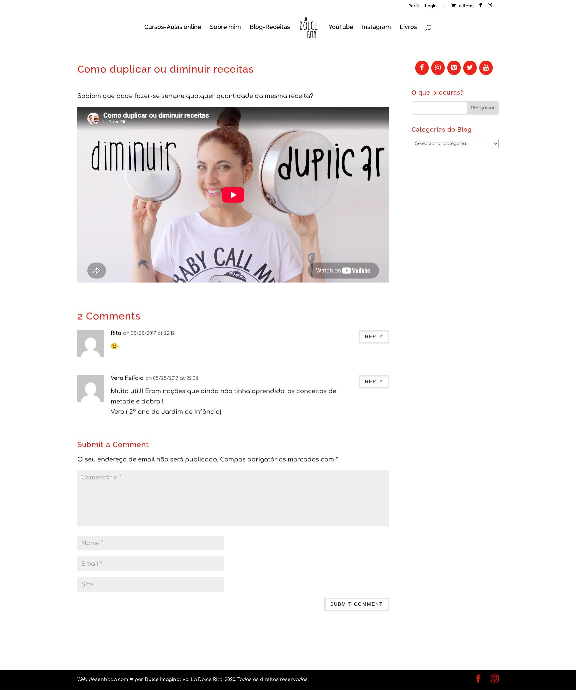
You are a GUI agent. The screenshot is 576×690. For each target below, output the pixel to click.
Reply (374, 336)
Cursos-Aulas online (172, 27)
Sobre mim (225, 27)
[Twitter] (470, 68)
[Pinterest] (454, 68)
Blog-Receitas (270, 27)
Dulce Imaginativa (166, 679)
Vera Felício (127, 378)
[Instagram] (438, 68)
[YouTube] (486, 68)
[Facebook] (422, 68)
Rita (116, 333)
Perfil (413, 6)
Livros (408, 27)
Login (431, 6)
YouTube (341, 27)
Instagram (376, 27)
